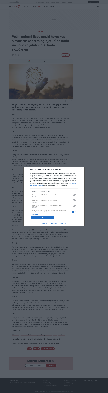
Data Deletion (45, 223)
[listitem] (54, 191)
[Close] (81, 169)
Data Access (54, 223)
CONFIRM (43, 217)
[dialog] (54, 196)
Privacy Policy (63, 223)
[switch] (74, 195)
